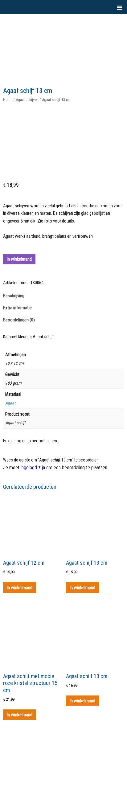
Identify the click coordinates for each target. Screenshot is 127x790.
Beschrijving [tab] (13, 295)
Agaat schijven (27, 99)
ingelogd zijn (33, 467)
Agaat (10, 402)
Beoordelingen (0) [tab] (19, 320)
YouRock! (76, 27)
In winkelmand (19, 259)
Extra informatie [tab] (17, 308)
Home (7, 99)
